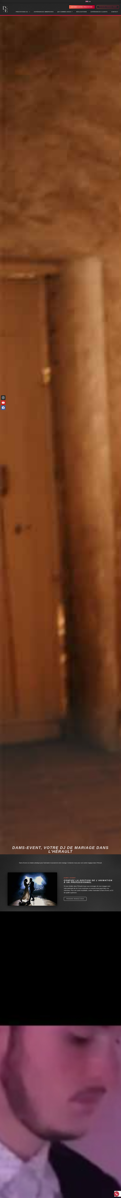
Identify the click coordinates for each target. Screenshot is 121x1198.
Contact (114, 11)
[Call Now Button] (116, 1194)
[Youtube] (3, 402)
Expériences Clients (99, 11)
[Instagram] (3, 397)
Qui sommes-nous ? (65, 11)
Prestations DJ (22, 11)
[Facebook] (3, 407)
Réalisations (81, 11)
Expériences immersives (44, 11)
